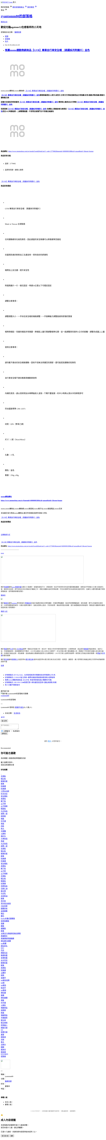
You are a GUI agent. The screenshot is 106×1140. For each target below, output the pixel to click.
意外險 (3, 901)
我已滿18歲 (5, 1136)
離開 (12, 1136)
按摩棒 (3, 1010)
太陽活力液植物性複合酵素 (11, 933)
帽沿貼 (3, 779)
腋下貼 (3, 801)
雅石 (2, 913)
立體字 (3, 973)
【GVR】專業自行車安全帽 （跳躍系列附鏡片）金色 (44, 91)
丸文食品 (20, 649)
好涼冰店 (4, 794)
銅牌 (2, 975)
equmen (14, 603)
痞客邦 (17, 707)
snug (2, 553)
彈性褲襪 (4, 998)
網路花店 (4, 953)
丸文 (5, 611)
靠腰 (2, 923)
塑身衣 (3, 595)
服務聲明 (72, 1111)
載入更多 (4, 721)
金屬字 (3, 978)
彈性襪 (3, 993)
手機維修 (4, 1018)
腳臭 (2, 784)
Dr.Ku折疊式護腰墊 (8, 918)
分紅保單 (4, 906)
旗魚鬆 (86, 649)
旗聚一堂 (4, 814)
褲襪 (2, 995)
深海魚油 (4, 896)
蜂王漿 (3, 891)
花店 (2, 950)
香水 (2, 1042)
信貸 (2, 665)
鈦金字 (3, 988)
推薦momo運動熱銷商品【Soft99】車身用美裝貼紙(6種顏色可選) (28, 680)
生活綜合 (17, 713)
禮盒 (98, 653)
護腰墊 (3, 928)
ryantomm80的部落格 (16, 16)
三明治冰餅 (5, 791)
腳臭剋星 (18, 587)
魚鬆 (2, 611)
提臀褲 (3, 1056)
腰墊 (2, 926)
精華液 (3, 1037)
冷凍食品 (4, 839)
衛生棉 (6, 659)
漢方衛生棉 (29, 659)
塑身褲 (3, 1052)
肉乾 (2, 826)
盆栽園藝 (4, 911)
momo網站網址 (6, 497)
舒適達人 (15, 659)
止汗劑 (3, 804)
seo (2, 1030)
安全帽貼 (4, 796)
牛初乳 (3, 893)
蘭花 (2, 916)
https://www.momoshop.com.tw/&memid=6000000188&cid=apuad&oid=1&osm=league (31, 500)
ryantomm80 (5, 695)
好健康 (3, 883)
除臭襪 (6, 587)
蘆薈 (2, 1034)
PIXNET (37, 1111)
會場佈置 (4, 958)
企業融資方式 (5, 534)
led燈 (2, 983)
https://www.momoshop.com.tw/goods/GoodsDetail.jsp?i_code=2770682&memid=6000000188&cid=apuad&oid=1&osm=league (50, 151)
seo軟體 (3, 943)
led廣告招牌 (5, 980)
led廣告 (3, 985)
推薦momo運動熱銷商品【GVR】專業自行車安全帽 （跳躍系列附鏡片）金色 (47, 50)
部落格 (7, 39)
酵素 (2, 898)
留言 (22, 707)
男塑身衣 (28, 603)
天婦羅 (3, 831)
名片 (6, 41)
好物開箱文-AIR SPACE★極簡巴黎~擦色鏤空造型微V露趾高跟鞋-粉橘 (30, 682)
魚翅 (2, 841)
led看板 (3, 990)
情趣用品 (4, 1008)
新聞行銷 (4, 1032)
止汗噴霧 (4, 806)
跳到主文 (4, 22)
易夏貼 (3, 799)
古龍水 (3, 1044)
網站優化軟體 (6, 941)
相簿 (6, 36)
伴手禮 (3, 821)
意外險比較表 (6, 903)
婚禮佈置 (4, 955)
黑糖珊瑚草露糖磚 (7, 938)
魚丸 (2, 829)
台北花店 (4, 960)
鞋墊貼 (3, 809)
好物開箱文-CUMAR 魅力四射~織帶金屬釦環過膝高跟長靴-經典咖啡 (30, 677)
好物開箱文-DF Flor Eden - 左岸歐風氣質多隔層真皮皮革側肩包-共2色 (30, 675)
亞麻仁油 (4, 888)
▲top (3, 717)
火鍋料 (3, 834)
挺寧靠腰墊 (5, 921)
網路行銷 (4, 1028)
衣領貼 (3, 776)
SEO (2, 948)
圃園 (2, 1047)
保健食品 (4, 886)
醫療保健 (17, 32)
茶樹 (2, 1039)
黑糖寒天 (4, 936)
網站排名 (4, 946)
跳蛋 (2, 1013)
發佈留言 (4, 733)
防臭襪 (3, 789)
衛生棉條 (4, 1023)
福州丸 (3, 836)
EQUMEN (4, 1054)
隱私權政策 (64, 1111)
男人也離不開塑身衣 (12, 685)
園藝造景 (4, 908)
